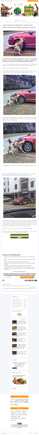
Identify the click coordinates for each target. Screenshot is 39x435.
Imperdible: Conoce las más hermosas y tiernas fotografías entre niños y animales (18, 265)
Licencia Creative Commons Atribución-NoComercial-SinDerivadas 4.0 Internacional (19, 426)
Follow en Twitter (16, 299)
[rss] (33, 1)
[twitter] (28, 1)
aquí (31, 228)
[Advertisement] (19, 168)
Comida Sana (24, 411)
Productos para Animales (15, 418)
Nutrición (25, 414)
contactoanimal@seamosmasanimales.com (21, 232)
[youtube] (35, 1)
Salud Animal (23, 418)
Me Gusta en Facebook (17, 301)
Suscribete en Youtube (17, 303)
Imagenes (20, 414)
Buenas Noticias (18, 411)
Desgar (6, 268)
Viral (15, 420)
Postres (19, 416)
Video (12, 420)
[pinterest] (37, 1)
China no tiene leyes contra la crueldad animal (9, 173)
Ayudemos (12, 411)
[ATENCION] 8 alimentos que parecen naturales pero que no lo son (18, 376)
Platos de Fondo (13, 416)
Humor (16, 414)
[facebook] (30, 1)
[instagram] (32, 1)
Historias (12, 414)
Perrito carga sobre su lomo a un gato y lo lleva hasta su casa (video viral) (16, 261)
